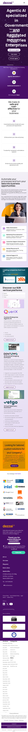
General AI (12, 649)
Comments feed (13, 664)
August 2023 (5, 685)
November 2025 (6, 645)
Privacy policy (4, 729)
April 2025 (5, 654)
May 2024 (5, 672)
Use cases (14, 54)
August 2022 (5, 710)
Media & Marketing (14, 654)
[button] (14, 727)
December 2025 (6, 643)
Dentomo (6, 295)
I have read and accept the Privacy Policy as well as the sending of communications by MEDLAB (14, 547)
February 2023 (6, 697)
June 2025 (5, 649)
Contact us (14, 465)
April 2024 (5, 674)
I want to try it (9, 339)
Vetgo (5, 297)
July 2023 (5, 687)
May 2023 (5, 691)
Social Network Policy (15, 595)
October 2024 (6, 666)
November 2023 (6, 681)
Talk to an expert (14, 50)
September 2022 (6, 708)
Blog (11, 643)
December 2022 (6, 702)
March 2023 (5, 695)
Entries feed (13, 662)
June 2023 (5, 689)
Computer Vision (14, 645)
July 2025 (5, 647)
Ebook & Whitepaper (15, 647)
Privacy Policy (6, 595)
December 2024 (6, 662)
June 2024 (5, 670)
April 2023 (5, 693)
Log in (11, 660)
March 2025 (5, 656)
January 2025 (6, 660)
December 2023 (6, 679)
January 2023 (6, 700)
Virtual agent (14, 58)
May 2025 (5, 651)
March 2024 (5, 677)
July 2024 (5, 668)
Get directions (8, 585)
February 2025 (6, 658)
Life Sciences (13, 651)
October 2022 (6, 706)
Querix (5, 293)
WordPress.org (13, 666)
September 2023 (6, 683)
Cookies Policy (10, 729)
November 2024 (6, 664)
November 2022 (6, 704)
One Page (12, 656)
